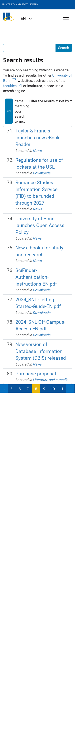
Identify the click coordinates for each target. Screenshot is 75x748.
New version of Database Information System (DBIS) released (40, 351)
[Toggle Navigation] (66, 18)
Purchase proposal (35, 374)
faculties (10, 86)
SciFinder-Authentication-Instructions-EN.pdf (36, 277)
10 (53, 388)
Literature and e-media (50, 380)
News (37, 151)
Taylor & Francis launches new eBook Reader (37, 137)
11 (61, 388)
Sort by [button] (63, 101)
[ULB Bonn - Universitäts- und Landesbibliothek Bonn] (8, 18)
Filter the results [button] (42, 101)
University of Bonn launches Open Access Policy (39, 225)
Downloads (41, 173)
